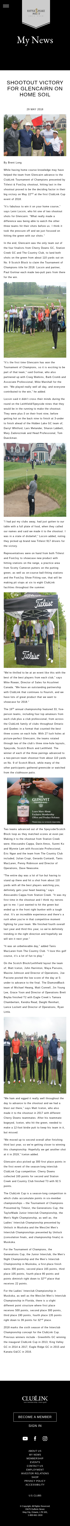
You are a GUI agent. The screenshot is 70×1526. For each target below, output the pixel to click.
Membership (35, 1458)
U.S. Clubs (35, 1495)
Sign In (35, 1426)
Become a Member (35, 1417)
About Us (35, 1451)
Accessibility (35, 1484)
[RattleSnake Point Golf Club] (35, 14)
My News (35, 1454)
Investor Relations (35, 1473)
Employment (35, 1469)
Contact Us (35, 1466)
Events (35, 1462)
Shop (35, 1477)
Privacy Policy (35, 1481)
